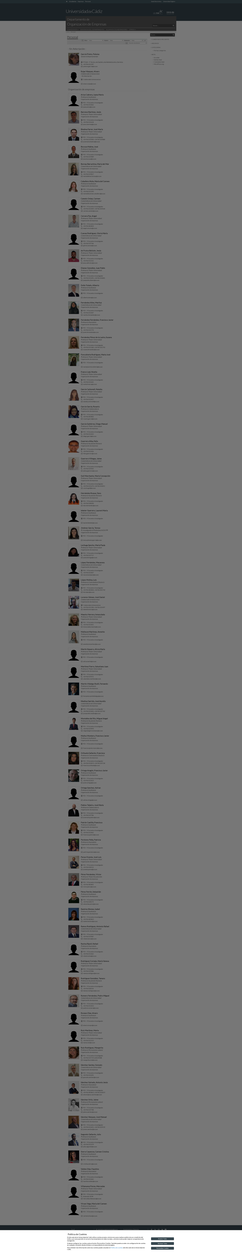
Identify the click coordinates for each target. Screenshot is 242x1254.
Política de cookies (117, 1248)
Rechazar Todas (162, 1243)
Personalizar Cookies (162, 1248)
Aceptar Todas (162, 1239)
